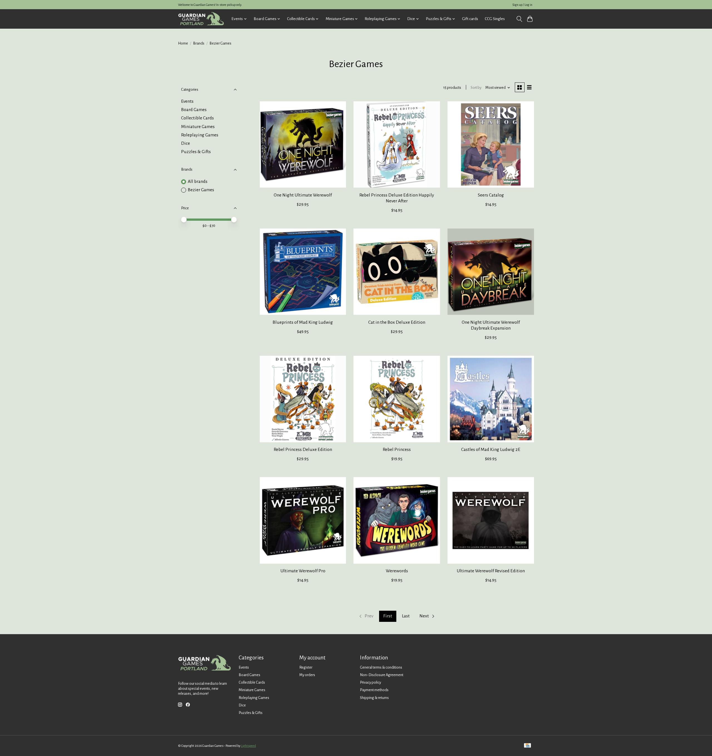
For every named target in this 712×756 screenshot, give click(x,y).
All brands (197, 181)
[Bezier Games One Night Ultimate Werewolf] (303, 144)
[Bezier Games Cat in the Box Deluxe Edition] (396, 272)
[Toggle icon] (519, 19)
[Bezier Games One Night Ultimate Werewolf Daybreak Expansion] (491, 272)
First (387, 615)
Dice (185, 143)
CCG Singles (495, 19)
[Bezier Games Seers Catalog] (491, 144)
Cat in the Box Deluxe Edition (396, 322)
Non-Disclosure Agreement (381, 675)
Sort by (476, 87)
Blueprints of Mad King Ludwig (303, 322)
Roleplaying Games (199, 135)
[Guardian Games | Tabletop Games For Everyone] (201, 18)
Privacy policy (370, 682)
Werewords (397, 570)
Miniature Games (198, 126)
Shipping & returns (374, 698)
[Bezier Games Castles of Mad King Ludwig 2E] (491, 399)
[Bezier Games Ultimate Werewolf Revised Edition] (491, 520)
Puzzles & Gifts (196, 151)
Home (183, 43)
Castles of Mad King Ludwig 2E (490, 449)
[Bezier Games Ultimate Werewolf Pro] (303, 520)
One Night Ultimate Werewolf (303, 195)
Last (406, 615)
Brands (198, 43)
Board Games (194, 109)
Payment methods (374, 690)
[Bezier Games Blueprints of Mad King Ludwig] (303, 272)
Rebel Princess (397, 449)
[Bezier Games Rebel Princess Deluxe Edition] (303, 399)
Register (305, 667)
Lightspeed (248, 745)
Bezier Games (201, 189)
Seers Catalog (491, 195)
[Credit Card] (527, 745)
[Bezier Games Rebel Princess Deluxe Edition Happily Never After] (396, 144)
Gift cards (470, 19)
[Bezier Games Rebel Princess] (396, 399)
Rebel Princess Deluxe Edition (303, 449)
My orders (307, 675)
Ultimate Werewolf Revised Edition (491, 570)
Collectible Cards (197, 118)
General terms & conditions (381, 667)
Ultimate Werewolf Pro (302, 570)
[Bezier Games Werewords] (396, 520)
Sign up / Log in (522, 4)
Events (187, 101)
